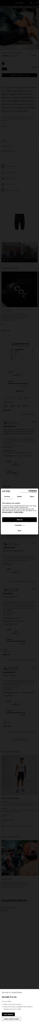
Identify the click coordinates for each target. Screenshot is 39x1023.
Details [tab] (19, 496)
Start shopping (8, 1014)
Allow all (19, 519)
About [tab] (32, 496)
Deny (19, 530)
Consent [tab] (7, 496)
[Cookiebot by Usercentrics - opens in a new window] (28, 491)
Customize (18, 525)
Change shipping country (11, 1019)
